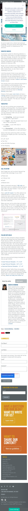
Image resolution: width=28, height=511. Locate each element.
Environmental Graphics (10, 476)
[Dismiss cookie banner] (22, 5)
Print (5, 461)
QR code (20, 185)
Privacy (3, 494)
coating (3, 95)
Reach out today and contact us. (14, 275)
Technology (6, 474)
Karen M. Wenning (13, 285)
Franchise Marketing (9, 329)
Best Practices (7, 465)
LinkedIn (10, 323)
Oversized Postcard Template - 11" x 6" (12, 266)
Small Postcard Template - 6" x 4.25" (12, 262)
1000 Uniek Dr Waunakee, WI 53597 (9, 491)
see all (4, 478)
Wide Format (7, 471)
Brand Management (9, 467)
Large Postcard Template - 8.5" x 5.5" (12, 264)
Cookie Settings (14, 509)
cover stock (16, 94)
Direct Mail (17, 329)
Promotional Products (9, 472)
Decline (14, 29)
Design (5, 463)
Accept (14, 25)
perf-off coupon (9, 193)
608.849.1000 (4, 489)
